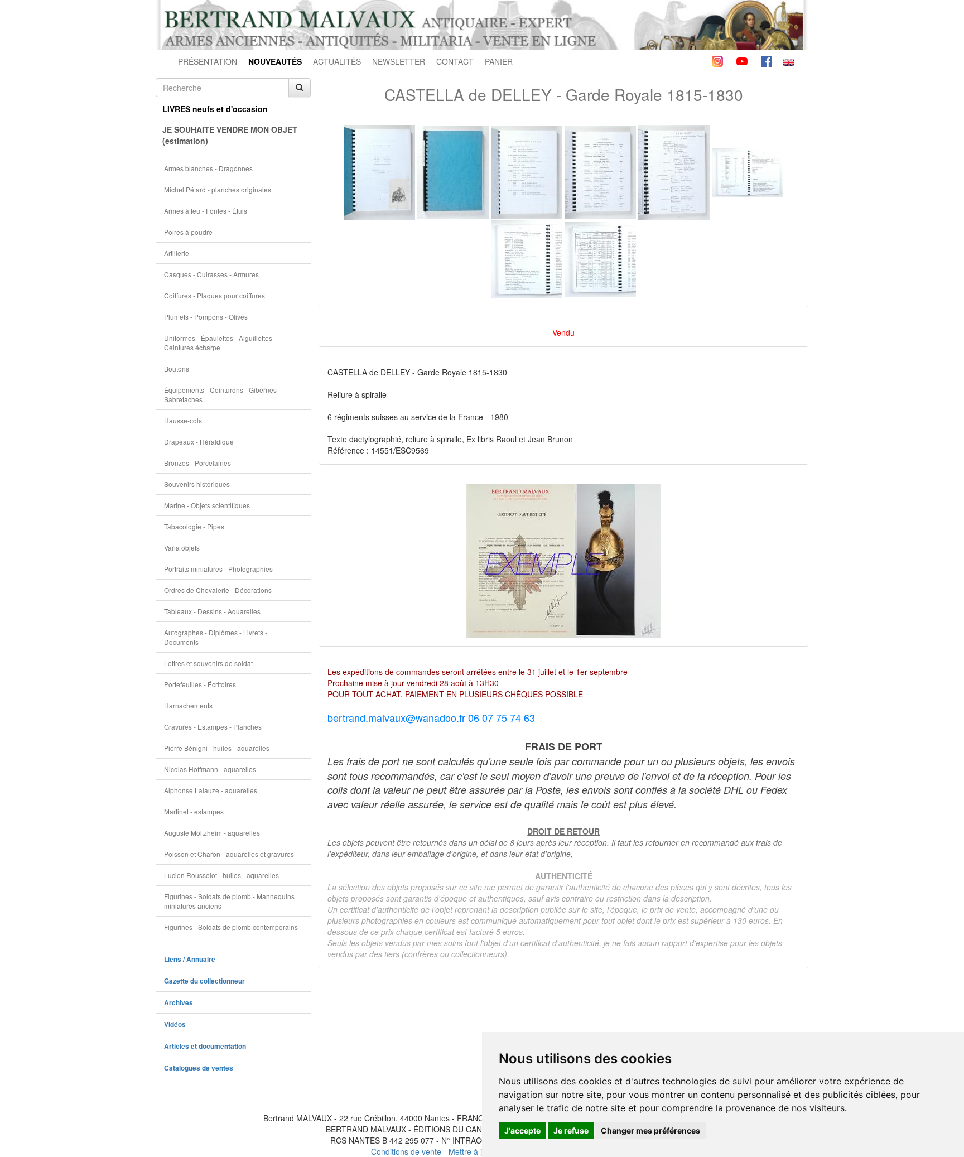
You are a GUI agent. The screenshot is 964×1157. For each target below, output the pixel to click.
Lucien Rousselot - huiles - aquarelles (221, 875)
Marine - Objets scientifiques (207, 505)
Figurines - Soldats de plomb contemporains (231, 927)
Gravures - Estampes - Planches (213, 726)
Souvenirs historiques (197, 484)
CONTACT (455, 61)
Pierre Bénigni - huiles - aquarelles (216, 748)
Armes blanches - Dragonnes (208, 168)
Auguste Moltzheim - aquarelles (212, 832)
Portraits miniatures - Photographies (218, 568)
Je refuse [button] (571, 1130)
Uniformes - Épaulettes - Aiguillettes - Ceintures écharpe (220, 342)
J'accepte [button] (522, 1130)
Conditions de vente (406, 1151)
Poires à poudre (188, 232)
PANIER (499, 61)
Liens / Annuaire (189, 959)
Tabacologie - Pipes (194, 526)
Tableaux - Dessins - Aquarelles (212, 611)
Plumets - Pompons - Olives (206, 316)
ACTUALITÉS (337, 61)
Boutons (176, 368)
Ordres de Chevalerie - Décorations (218, 590)
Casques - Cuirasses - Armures (211, 274)
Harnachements (188, 705)
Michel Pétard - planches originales (217, 189)
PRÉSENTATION (207, 61)
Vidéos (175, 1024)
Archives (178, 1002)
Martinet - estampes (194, 811)
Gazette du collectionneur (204, 981)
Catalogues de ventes (198, 1068)
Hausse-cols (183, 420)
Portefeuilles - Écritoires (200, 684)
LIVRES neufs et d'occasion (215, 108)
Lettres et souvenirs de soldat (208, 663)
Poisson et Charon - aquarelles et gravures (229, 854)
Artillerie (176, 253)
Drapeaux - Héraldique (199, 441)
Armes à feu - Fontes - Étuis (205, 210)
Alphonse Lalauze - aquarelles (210, 790)
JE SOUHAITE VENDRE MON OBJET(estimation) (229, 135)
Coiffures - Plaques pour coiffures (214, 295)
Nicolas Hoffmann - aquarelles (210, 769)
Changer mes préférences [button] (650, 1130)
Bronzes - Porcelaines (197, 462)
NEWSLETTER (398, 61)
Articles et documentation (205, 1046)
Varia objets (182, 547)
